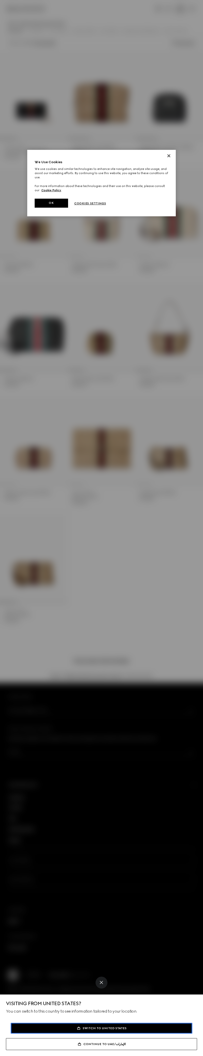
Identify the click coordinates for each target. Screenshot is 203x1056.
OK (51, 203)
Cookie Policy (51, 190)
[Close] (101, 983)
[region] (101, 183)
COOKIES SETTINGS (90, 203)
